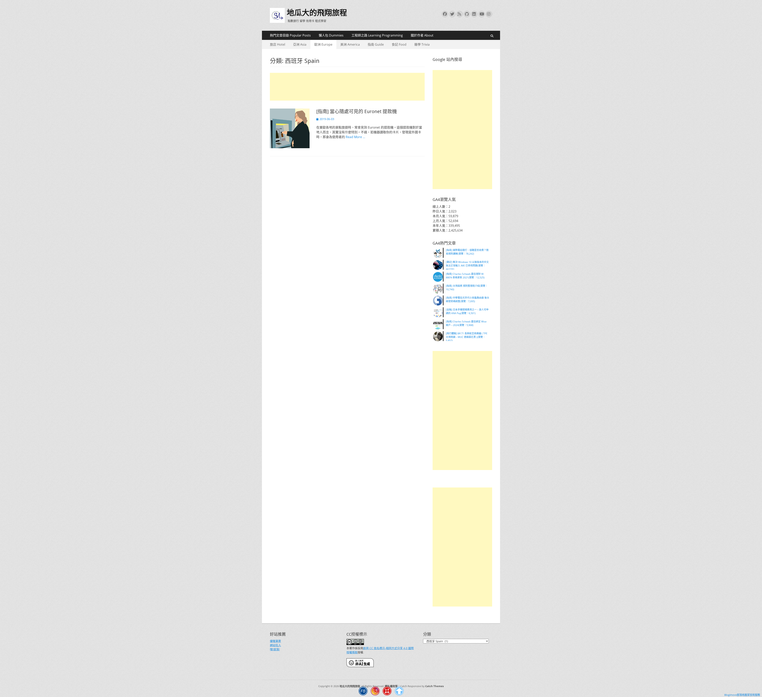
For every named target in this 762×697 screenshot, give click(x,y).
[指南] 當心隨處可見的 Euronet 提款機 (356, 111)
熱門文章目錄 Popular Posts (290, 35)
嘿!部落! (275, 649)
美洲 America (350, 44)
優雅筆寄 (275, 641)
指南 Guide (376, 44)
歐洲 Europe (323, 44)
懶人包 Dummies (331, 35)
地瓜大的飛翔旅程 (317, 12)
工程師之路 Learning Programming (377, 35)
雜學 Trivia (422, 44)
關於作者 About (422, 35)
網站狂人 (275, 645)
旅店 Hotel (277, 44)
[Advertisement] (347, 87)
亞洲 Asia (299, 44)
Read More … (355, 137)
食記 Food (399, 44)
